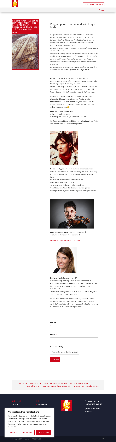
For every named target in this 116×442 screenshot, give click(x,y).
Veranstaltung (57, 347)
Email (53, 335)
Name (53, 322)
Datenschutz (42, 405)
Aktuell (14, 32)
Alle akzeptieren (43, 432)
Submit (55, 359)
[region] (29, 422)
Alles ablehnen (27, 432)
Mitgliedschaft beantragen (94, 4)
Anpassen (13, 432)
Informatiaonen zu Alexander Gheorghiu (65, 240)
